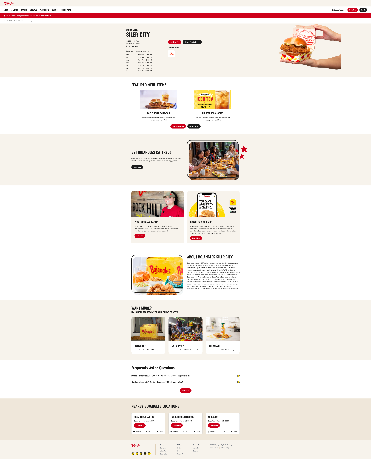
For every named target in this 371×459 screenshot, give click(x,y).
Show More (185, 391)
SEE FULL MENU (178, 126)
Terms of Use (214, 448)
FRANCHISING (44, 10)
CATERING (55, 10)
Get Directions (133, 46)
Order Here (139, 425)
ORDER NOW (193, 126)
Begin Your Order (191, 42)
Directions (138, 431)
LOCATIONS (14, 10)
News (178, 451)
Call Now (173, 42)
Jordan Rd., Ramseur (144, 416)
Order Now (352, 10)
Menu (162, 445)
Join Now (140, 236)
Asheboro (213, 416)
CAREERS (24, 10)
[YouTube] (145, 453)
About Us (163, 451)
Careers (195, 451)
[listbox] (185, 105)
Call (149, 431)
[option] (158, 105)
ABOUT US (33, 10)
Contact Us (180, 454)
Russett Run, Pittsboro (182, 416)
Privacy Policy (225, 448)
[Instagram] (141, 453)
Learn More (196, 238)
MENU (6, 10)
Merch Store (196, 448)
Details (161, 431)
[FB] (132, 453)
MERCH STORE (66, 10)
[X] (137, 453)
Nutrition (179, 448)
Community (196, 445)
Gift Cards (180, 445)
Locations (163, 448)
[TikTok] (149, 453)
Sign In (363, 10)
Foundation (163, 454)
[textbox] (28, 16)
